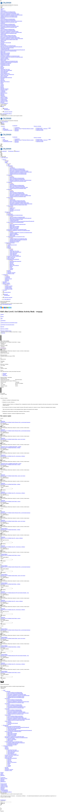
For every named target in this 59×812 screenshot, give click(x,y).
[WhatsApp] (7, 307)
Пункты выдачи (3, 783)
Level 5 (1, 562)
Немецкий (12, 191)
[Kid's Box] (2, 332)
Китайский (12, 184)
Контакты (2, 780)
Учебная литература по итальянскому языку (18, 238)
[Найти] (1, 7)
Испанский (12, 177)
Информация (3, 781)
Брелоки (11, 249)
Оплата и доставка (8, 285)
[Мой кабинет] (0, 145)
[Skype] (9, 307)
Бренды (1, 774)
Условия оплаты (3, 784)
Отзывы (4, 374)
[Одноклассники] (2, 307)
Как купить (5, 375)
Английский (12, 167)
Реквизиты (2, 787)
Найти (2, 803)
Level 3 (1, 508)
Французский (12, 199)
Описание (5, 373)
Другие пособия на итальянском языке (17, 217)
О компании (7, 276)
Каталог (6, 161)
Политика (2, 788)
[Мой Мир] (4, 307)
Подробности (3, 347)
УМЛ (8, 164)
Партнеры (2, 779)
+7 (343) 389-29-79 (4, 103)
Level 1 (1, 418)
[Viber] (6, 307)
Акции (1, 773)
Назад (7, 160)
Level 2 (1, 471)
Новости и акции (3, 778)
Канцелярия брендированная (15, 261)
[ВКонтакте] (1, 307)
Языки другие (12, 207)
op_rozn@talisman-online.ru (6, 113)
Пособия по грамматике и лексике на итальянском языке (21, 232)
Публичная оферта (4, 789)
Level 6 (1, 625)
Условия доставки (3, 785)
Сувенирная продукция (12, 244)
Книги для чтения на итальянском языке (18, 224)
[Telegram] (11, 307)
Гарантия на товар (4, 786)
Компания (2, 775)
